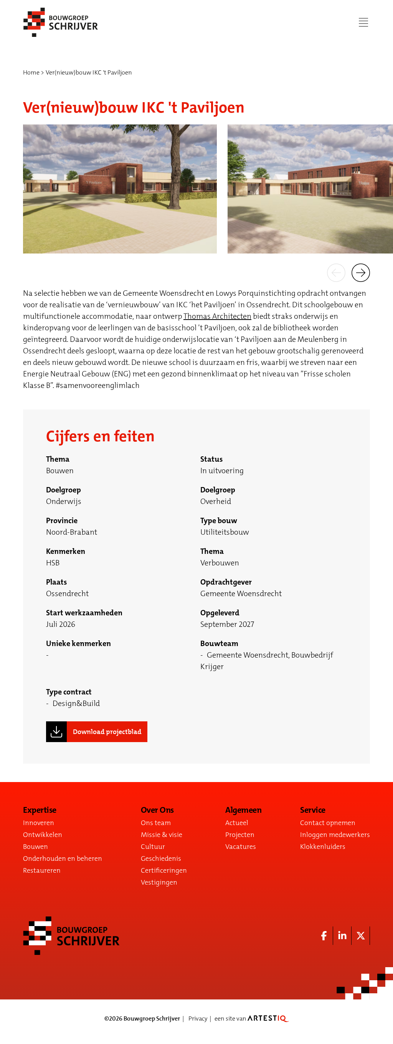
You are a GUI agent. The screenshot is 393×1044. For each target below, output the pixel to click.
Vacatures (240, 846)
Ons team (156, 822)
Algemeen (243, 810)
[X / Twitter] (361, 935)
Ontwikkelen (42, 834)
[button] (336, 272)
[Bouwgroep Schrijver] (60, 22)
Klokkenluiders (322, 846)
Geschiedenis (161, 858)
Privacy (197, 1018)
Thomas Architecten (217, 316)
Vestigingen (159, 882)
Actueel (236, 822)
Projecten (239, 834)
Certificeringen (164, 870)
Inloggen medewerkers (335, 834)
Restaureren (42, 870)
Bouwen (35, 846)
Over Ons (157, 810)
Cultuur (153, 846)
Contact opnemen (327, 822)
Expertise (39, 810)
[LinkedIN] (342, 935)
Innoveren (38, 822)
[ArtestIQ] (268, 1018)
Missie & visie (161, 834)
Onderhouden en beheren (62, 858)
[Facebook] (324, 935)
